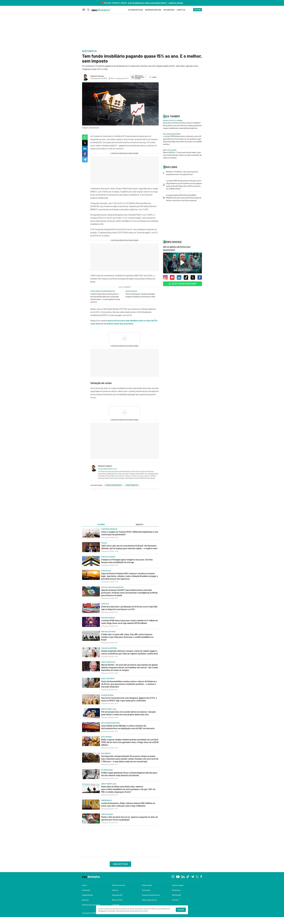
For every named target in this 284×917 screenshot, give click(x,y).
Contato (175, 900)
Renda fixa (176, 890)
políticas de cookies (141, 911)
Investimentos (132, 485)
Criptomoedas (177, 885)
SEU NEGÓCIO (169, 10)
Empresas (86, 890)
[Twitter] (197, 876)
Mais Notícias (120, 864)
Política (115, 890)
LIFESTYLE (181, 10)
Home (84, 885)
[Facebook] (201, 876)
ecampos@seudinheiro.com (107, 469)
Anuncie (85, 900)
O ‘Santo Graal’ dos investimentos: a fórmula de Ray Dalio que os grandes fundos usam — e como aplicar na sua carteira (105, 298)
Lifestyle (115, 905)
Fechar (181, 910)
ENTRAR (197, 10)
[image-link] (91, 533)
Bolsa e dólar (147, 885)
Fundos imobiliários (113, 485)
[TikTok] (187, 876)
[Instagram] (173, 876)
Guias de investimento (151, 895)
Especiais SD (117, 895)
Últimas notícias (118, 885)
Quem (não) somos (149, 900)
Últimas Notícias (135, 10)
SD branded (176, 895)
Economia (146, 890)
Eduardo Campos (97, 76)
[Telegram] (192, 876)
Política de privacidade (91, 905)
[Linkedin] (183, 876)
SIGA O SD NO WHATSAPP (184, 284)
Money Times (117, 900)
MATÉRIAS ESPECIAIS (153, 10)
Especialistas (87, 895)
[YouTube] (178, 876)
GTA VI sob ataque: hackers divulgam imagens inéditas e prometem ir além (140, 295)
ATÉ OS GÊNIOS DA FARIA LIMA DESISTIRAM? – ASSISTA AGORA (155, 3)
